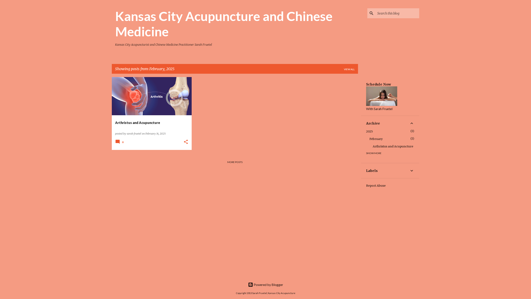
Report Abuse (376, 185)
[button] (185, 142)
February (376, 139)
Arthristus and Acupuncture (393, 146)
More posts (234, 162)
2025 (369, 131)
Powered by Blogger (268, 285)
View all (349, 69)
